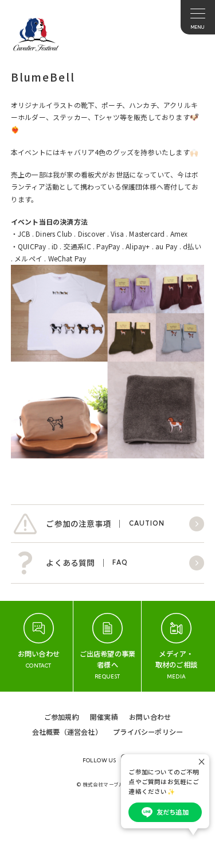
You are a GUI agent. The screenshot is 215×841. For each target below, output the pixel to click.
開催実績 (104, 717)
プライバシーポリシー (148, 731)
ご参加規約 (61, 717)
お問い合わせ (150, 717)
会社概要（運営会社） (67, 731)
